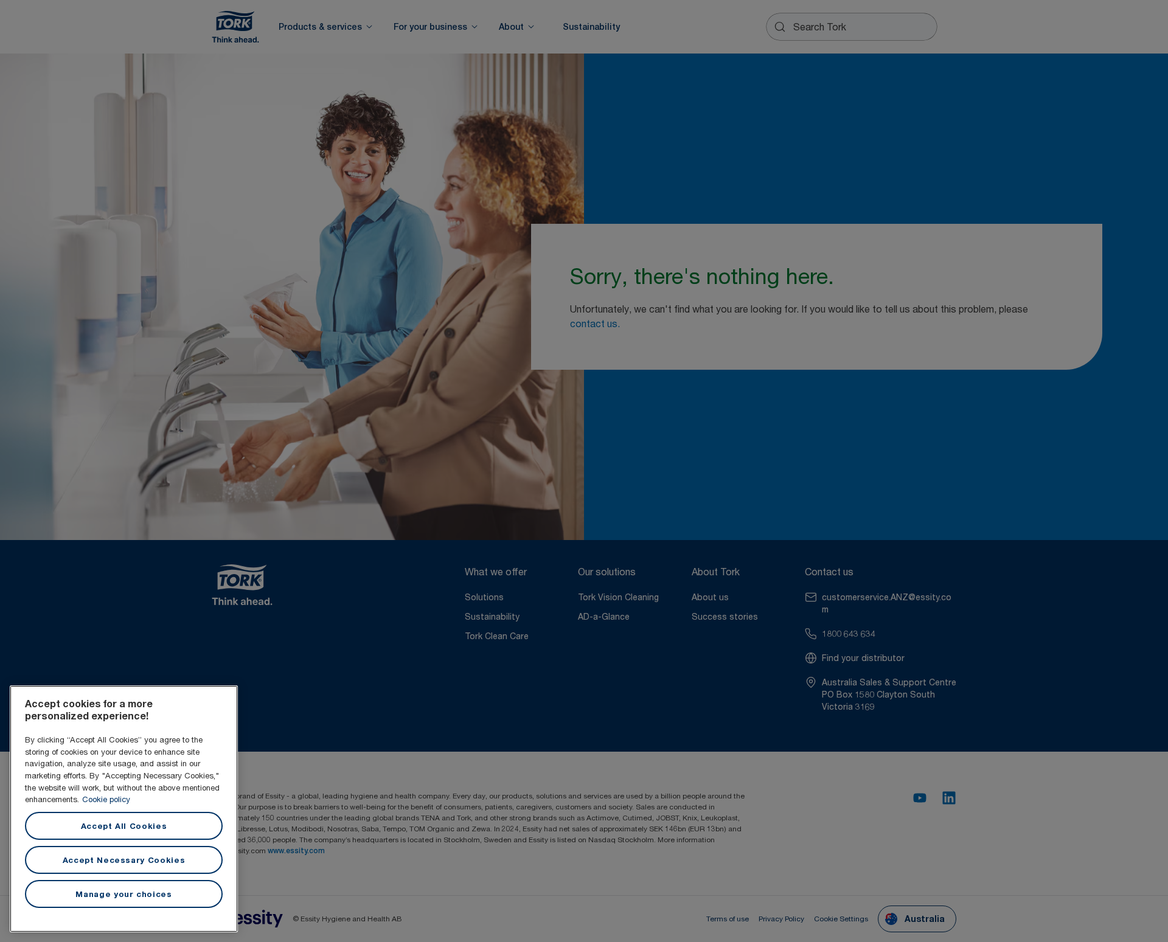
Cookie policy (106, 799)
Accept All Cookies (124, 826)
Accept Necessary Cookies (124, 860)
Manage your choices (123, 894)
